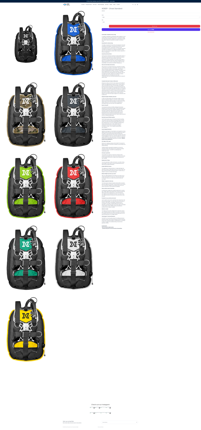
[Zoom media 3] (26, 115)
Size (102, 19)
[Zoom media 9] (26, 330)
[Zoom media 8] (73, 259)
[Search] (133, 4)
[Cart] (137, 4)
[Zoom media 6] (73, 187)
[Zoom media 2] (73, 44)
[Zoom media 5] (26, 187)
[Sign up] (137, 422)
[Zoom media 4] (73, 115)
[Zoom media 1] (26, 44)
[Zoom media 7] (26, 259)
